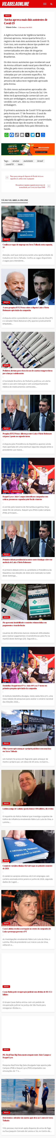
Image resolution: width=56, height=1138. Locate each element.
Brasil (7, 15)
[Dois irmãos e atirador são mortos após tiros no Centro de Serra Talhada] (28, 1097)
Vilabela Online (11, 27)
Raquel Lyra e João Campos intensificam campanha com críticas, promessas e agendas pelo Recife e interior (25, 498)
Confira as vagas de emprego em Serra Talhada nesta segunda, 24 (27, 246)
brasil (40, 160)
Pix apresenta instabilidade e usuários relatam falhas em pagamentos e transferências (25, 623)
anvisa (16, 160)
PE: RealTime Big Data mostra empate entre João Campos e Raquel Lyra (27, 1056)
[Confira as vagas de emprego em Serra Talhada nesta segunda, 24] (28, 224)
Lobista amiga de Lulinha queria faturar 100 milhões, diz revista (28, 809)
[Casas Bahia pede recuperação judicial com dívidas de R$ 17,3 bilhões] (28, 971)
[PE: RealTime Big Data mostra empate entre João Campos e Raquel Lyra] (28, 1034)
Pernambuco (17, 491)
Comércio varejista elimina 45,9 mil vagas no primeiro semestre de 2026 (27, 867)
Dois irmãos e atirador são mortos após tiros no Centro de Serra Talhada (28, 1119)
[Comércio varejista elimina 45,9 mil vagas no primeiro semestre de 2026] (28, 846)
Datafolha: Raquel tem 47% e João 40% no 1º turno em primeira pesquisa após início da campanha (25, 687)
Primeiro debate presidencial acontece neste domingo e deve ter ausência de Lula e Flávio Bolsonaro (27, 561)
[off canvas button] (44, 4)
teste (20, 164)
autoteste (28, 160)
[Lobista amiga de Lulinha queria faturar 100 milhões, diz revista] (28, 788)
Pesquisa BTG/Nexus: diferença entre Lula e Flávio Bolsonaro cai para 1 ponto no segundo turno (27, 435)
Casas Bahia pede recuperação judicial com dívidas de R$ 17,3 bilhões (27, 993)
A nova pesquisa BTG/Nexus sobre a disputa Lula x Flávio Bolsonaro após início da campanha (26, 308)
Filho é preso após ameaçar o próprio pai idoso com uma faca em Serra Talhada (27, 750)
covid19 (9, 164)
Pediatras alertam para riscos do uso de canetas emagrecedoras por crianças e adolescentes (27, 372)
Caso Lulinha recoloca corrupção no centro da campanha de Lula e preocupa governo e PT (27, 930)
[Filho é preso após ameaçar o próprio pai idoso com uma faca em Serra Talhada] (28, 728)
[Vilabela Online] (16, 4)
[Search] (51, 4)
